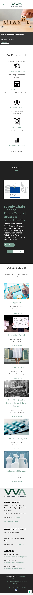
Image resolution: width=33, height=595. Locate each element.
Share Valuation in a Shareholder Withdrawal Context (16, 403)
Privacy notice (21, 587)
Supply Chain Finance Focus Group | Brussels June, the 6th (15, 213)
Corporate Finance (17, 146)
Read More (9, 245)
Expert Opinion (17, 89)
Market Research (17, 108)
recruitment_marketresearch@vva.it (14, 569)
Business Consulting (17, 71)
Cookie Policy (11, 587)
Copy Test (16, 303)
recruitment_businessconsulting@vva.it (15, 557)
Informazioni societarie (11, 521)
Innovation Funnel (16, 335)
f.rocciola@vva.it (20, 544)
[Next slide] (30, 27)
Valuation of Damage (16, 471)
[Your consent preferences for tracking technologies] (30, 592)
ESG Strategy (17, 127)
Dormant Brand (16, 367)
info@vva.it (17, 517)
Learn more (5, 42)
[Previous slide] (2, 27)
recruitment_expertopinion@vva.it (14, 563)
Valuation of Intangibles (16, 438)
